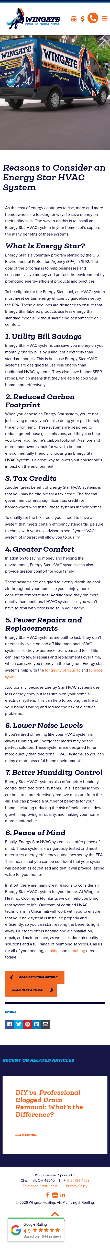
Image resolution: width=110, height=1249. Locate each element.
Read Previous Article (38, 977)
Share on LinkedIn (36, 1024)
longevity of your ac (62, 670)
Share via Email (45, 1024)
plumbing (76, 950)
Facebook (47, 1195)
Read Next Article (27, 990)
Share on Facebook (9, 1024)
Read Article (26, 1135)
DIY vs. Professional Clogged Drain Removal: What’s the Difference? (49, 1103)
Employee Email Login (40, 1186)
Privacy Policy (76, 1186)
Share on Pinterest (27, 1024)
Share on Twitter (18, 1024)
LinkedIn (63, 1195)
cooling (52, 950)
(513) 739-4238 (78, 1180)
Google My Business (55, 1195)
